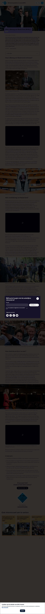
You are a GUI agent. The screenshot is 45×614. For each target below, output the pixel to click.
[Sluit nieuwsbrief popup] (37, 298)
